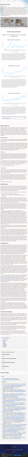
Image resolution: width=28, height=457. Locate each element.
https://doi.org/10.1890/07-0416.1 (16, 426)
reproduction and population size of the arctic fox (9, 277)
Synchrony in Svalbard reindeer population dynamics (18, 390)
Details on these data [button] (6, 118)
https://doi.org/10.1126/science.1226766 (10, 405)
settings (6, 456)
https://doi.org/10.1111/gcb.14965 (16, 435)
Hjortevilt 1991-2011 (18, 437)
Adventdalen (5, 346)
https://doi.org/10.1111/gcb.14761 (8, 411)
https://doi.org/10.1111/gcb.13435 (8, 388)
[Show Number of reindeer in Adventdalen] (14, 105)
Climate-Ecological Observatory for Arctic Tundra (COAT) (11, 379)
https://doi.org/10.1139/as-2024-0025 (8, 401)
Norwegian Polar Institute (10, 449)
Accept (15, 455)
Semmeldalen (5, 344)
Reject (19, 455)
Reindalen (4, 343)
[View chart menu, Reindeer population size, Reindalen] (25, 65)
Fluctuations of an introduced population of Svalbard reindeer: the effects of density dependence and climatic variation (14, 394)
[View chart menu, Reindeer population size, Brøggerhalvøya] (25, 39)
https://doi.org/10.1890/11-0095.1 (20, 414)
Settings (23, 455)
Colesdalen (4, 345)
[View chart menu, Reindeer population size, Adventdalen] (25, 93)
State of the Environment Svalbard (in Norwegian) (10, 378)
